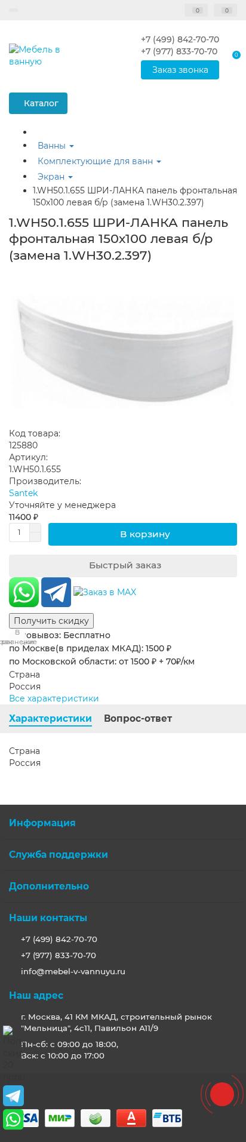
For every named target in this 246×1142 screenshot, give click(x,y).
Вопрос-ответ (138, 718)
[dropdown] (14, 10)
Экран (52, 176)
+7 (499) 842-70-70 (59, 939)
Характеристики (50, 718)
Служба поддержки (58, 854)
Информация (42, 823)
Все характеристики (54, 698)
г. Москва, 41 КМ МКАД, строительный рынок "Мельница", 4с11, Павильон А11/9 (116, 1022)
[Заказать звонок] (222, 1094)
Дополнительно (49, 886)
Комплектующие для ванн (96, 161)
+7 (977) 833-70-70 (58, 955)
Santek (23, 493)
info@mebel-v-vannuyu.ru (73, 971)
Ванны (53, 145)
